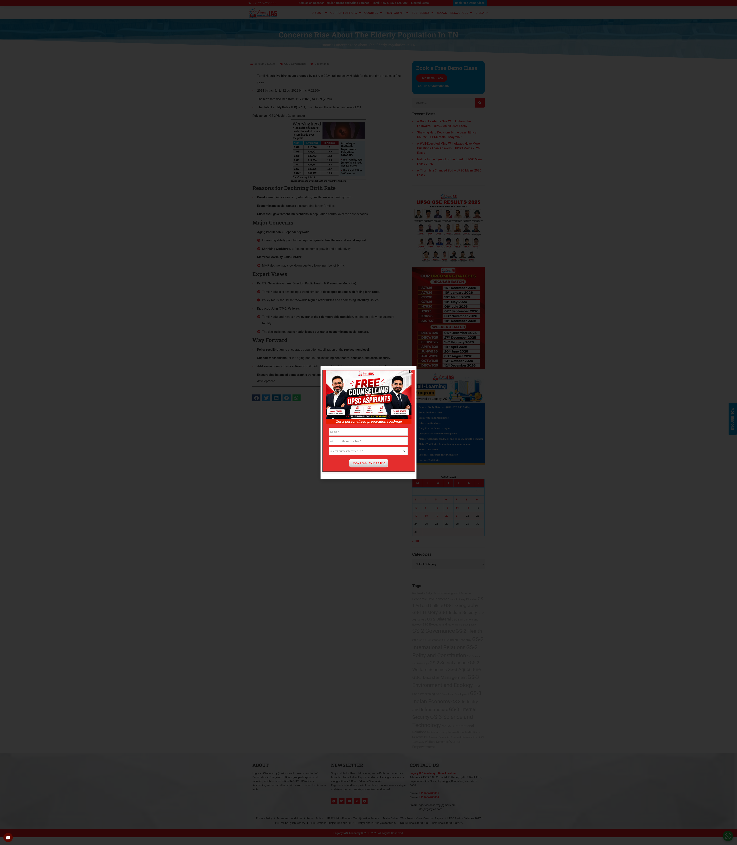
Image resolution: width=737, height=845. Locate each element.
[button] (411, 371)
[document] (368, 422)
